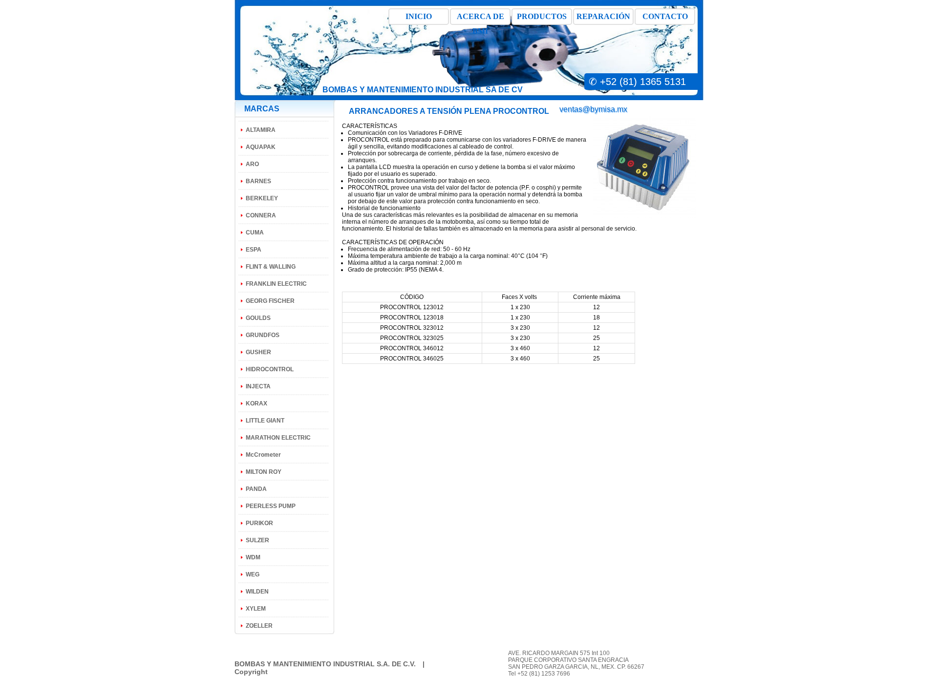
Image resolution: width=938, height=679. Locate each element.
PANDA (256, 489)
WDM (253, 557)
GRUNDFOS (262, 335)
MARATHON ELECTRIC (278, 437)
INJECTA (258, 386)
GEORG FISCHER (270, 300)
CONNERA (261, 215)
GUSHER (258, 352)
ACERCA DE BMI (480, 18)
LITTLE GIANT (265, 420)
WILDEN (257, 591)
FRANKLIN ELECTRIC (276, 283)
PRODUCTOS (542, 16)
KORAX (256, 403)
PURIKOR (259, 523)
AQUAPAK (261, 147)
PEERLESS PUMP (271, 506)
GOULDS (258, 318)
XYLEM (256, 608)
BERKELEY (262, 198)
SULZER (257, 540)
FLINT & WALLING (271, 266)
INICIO (418, 16)
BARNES (258, 181)
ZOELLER (259, 625)
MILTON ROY (263, 471)
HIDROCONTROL (270, 369)
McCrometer (263, 454)
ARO (252, 164)
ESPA (253, 249)
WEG (252, 574)
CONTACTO (665, 16)
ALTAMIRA (261, 130)
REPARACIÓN (603, 16)
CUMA (255, 232)
